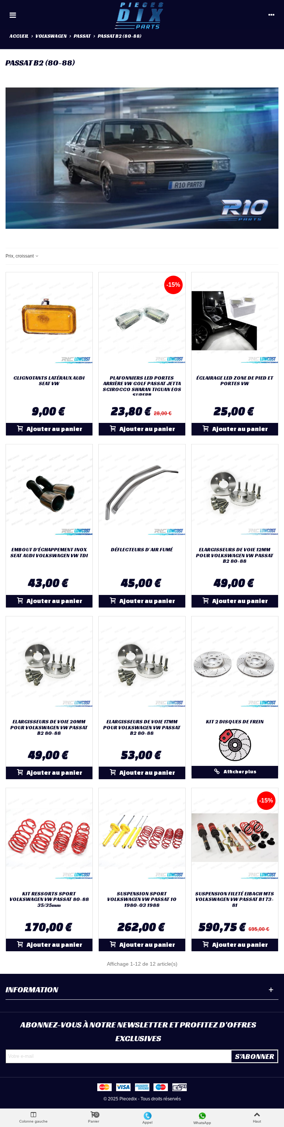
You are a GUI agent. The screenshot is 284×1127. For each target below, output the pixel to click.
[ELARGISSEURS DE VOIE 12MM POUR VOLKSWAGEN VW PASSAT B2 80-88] (235, 494)
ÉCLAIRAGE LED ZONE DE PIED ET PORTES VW (234, 381)
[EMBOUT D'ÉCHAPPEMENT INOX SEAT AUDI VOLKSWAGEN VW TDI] (49, 494)
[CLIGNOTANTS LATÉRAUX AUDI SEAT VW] (49, 321)
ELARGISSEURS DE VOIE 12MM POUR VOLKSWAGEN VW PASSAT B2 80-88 (234, 555)
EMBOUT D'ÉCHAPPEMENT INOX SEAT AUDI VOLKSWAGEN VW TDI (49, 552)
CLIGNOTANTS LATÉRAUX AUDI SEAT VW (49, 381)
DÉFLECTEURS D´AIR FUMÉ (142, 549)
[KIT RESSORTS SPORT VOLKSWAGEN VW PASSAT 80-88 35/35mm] (49, 837)
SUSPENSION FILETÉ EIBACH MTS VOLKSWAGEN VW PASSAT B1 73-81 (234, 899)
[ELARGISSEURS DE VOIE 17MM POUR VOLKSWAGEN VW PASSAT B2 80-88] (142, 666)
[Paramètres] (271, 15)
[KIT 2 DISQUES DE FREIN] (235, 666)
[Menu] (13, 15)
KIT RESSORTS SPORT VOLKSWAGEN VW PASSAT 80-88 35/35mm (49, 899)
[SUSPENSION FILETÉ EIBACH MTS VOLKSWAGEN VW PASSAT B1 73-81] (235, 837)
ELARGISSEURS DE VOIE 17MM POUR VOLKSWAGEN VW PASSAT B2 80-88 (141, 727)
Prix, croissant (20, 256)
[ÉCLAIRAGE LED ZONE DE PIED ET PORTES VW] (235, 321)
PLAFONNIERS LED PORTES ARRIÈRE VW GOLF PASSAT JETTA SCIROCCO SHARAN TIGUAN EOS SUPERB (142, 386)
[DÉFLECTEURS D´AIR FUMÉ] (142, 494)
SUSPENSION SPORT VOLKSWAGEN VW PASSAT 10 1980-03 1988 (141, 899)
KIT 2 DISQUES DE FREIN (235, 721)
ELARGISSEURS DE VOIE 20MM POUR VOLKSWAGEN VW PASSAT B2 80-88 (49, 727)
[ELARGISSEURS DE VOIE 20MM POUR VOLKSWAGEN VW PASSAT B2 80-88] (49, 666)
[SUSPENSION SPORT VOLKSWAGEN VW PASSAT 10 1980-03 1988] (142, 837)
